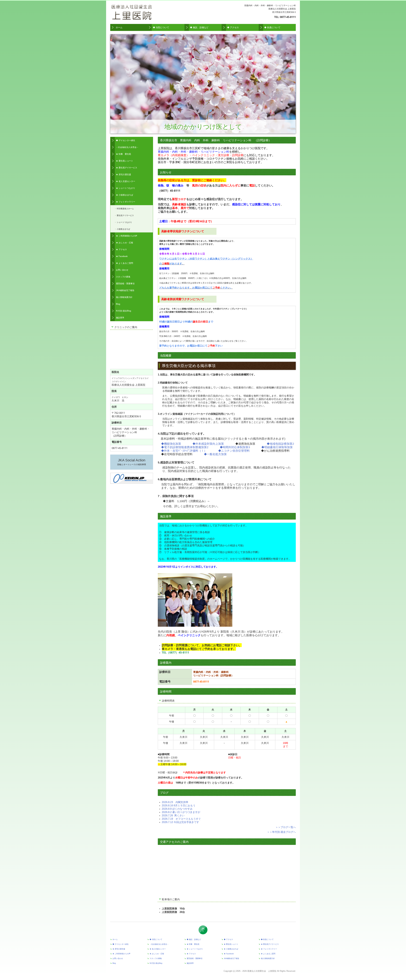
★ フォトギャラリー (125, 202)
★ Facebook (122, 256)
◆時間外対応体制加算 (234, 447)
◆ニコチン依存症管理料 (234, 450)
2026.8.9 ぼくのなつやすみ (177, 808)
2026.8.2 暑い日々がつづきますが (181, 812)
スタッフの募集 (123, 277)
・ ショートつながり (123, 222)
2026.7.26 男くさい (173, 815)
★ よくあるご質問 (124, 263)
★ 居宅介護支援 (123, 174)
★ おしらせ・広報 (124, 242)
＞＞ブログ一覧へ (285, 827)
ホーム (119, 27)
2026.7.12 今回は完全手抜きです (180, 822)
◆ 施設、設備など (199, 27)
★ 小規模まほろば (124, 195)
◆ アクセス (233, 27)
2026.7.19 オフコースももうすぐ (181, 818)
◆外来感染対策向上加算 (208, 443)
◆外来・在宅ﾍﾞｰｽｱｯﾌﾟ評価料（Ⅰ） (184, 450)
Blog (118, 304)
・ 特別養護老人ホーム (124, 209)
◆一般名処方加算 (215, 454)
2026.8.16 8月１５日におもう (178, 805)
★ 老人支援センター (125, 181)
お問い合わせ (122, 270)
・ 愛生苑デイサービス (124, 215)
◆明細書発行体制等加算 (277, 447)
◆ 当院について (161, 27)
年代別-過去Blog (123, 311)
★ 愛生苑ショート (124, 161)
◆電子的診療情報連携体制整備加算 (184, 447)
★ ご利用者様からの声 (126, 236)
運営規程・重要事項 (125, 283)
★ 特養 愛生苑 (123, 154)
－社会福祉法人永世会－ (127, 147)
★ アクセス (121, 249)
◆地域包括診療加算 (279, 443)
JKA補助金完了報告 (125, 290)
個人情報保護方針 (124, 297)
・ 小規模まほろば (122, 229)
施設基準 (120, 317)
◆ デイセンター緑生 (125, 140)
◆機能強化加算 (171, 443)
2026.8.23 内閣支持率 (175, 802)
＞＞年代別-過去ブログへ (281, 832)
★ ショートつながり (125, 188)
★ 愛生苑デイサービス (126, 167)
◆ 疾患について (272, 27)
